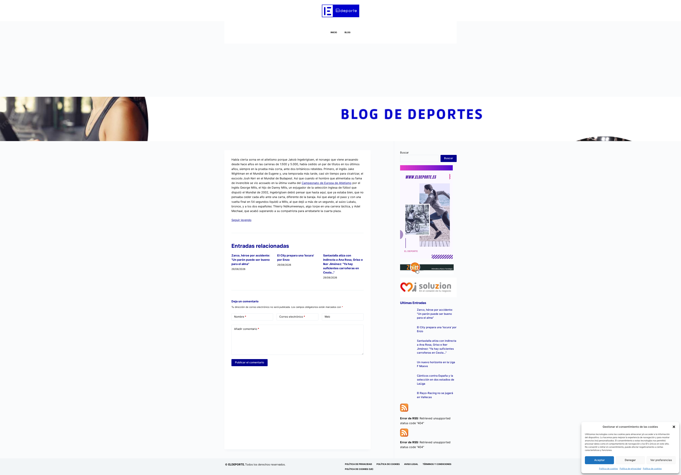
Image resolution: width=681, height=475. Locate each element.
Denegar (630, 460)
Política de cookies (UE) (359, 469)
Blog (347, 32)
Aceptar (599, 460)
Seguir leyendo (241, 220)
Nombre (240, 316)
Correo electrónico (292, 316)
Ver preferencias (661, 460)
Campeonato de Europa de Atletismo (326, 183)
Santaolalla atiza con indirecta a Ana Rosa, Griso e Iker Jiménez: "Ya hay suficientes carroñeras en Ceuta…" (343, 264)
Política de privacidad (630, 468)
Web (327, 316)
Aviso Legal (411, 464)
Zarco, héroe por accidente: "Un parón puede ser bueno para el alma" (250, 260)
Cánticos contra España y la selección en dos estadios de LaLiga (435, 379)
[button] (674, 427)
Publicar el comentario (249, 362)
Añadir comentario (246, 329)
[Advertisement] (340, 70)
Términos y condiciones (437, 464)
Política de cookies (608, 468)
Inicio (334, 32)
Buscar (404, 152)
